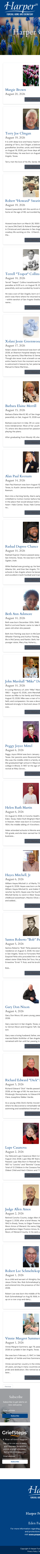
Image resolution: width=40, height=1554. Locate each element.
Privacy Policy (32, 1551)
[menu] (36, 4)
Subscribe (15, 1416)
